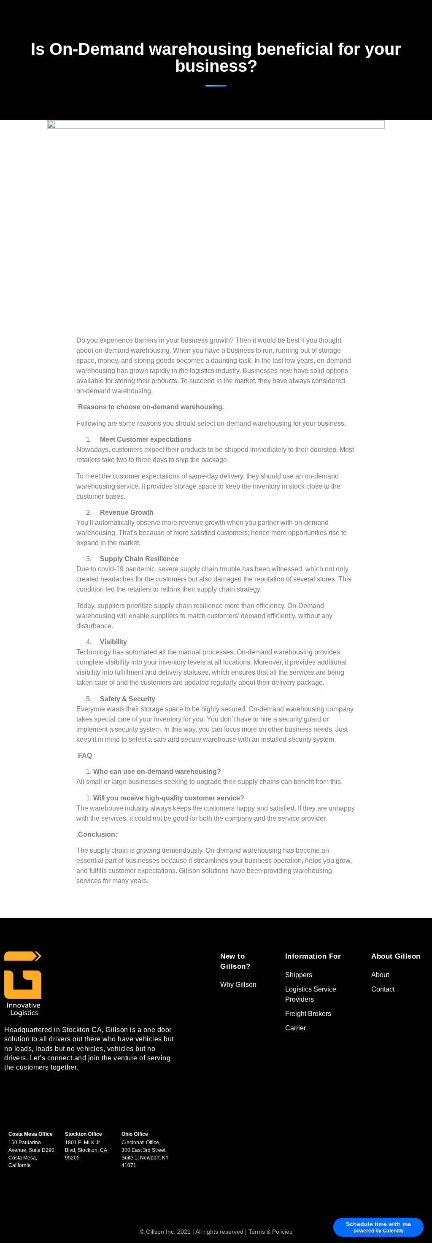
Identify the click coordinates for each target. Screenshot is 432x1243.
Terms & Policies (270, 1231)
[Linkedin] (40, 1091)
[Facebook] (14, 1091)
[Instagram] (65, 1091)
